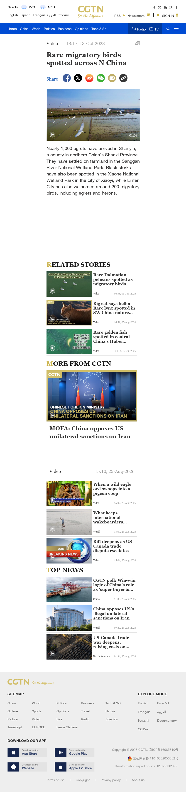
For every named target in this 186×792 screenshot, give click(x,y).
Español (25, 15)
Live (59, 719)
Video (36, 719)
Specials (111, 719)
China (24, 29)
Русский (63, 15)
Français (39, 15)
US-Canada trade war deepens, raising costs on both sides (111, 642)
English (12, 15)
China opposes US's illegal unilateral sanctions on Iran (113, 613)
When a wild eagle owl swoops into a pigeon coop (112, 489)
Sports (36, 711)
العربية (51, 15)
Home (12, 29)
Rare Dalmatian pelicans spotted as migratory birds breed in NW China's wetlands (113, 279)
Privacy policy (111, 780)
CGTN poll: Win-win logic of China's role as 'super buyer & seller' (114, 585)
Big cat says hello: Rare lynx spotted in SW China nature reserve (114, 308)
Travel (85, 711)
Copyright (83, 780)
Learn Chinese (67, 727)
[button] (52, 135)
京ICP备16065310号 (163, 749)
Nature (110, 711)
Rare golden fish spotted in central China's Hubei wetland (111, 337)
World (36, 29)
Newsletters (135, 16)
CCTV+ (143, 729)
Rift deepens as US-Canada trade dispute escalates (113, 546)
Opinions (81, 29)
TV (156, 29)
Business (65, 29)
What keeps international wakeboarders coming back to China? (109, 517)
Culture (12, 711)
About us (138, 780)
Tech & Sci (99, 29)
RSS (117, 16)
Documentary (167, 720)
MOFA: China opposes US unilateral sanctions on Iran (90, 432)
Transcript (14, 727)
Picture (12, 719)
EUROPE (38, 727)
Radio (141, 29)
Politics (49, 29)
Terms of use (55, 780)
